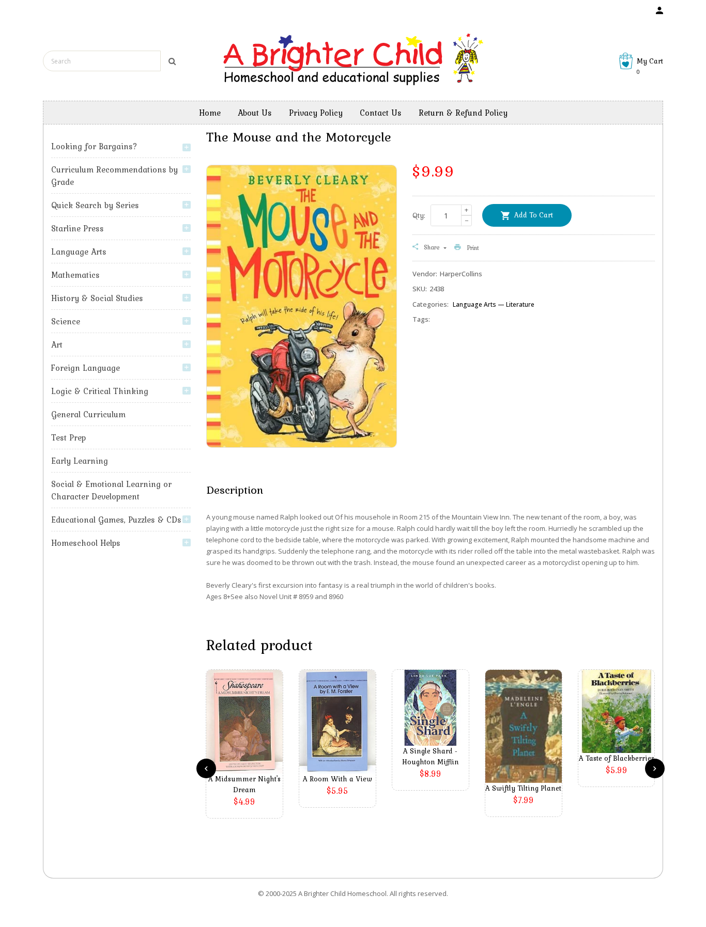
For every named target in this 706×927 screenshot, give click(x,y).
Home (210, 112)
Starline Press (77, 228)
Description (234, 489)
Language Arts (78, 251)
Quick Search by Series (95, 205)
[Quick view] (247, 737)
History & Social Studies (97, 298)
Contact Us (381, 112)
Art (57, 344)
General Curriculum (88, 414)
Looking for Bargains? (94, 146)
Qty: (418, 215)
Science (65, 321)
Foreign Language (85, 368)
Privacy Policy (316, 112)
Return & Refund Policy (463, 112)
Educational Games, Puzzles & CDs (116, 519)
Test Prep (68, 437)
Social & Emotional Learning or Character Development (111, 490)
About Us (255, 112)
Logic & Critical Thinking (99, 391)
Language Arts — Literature (493, 304)
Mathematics (75, 275)
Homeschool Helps (85, 543)
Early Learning (79, 460)
